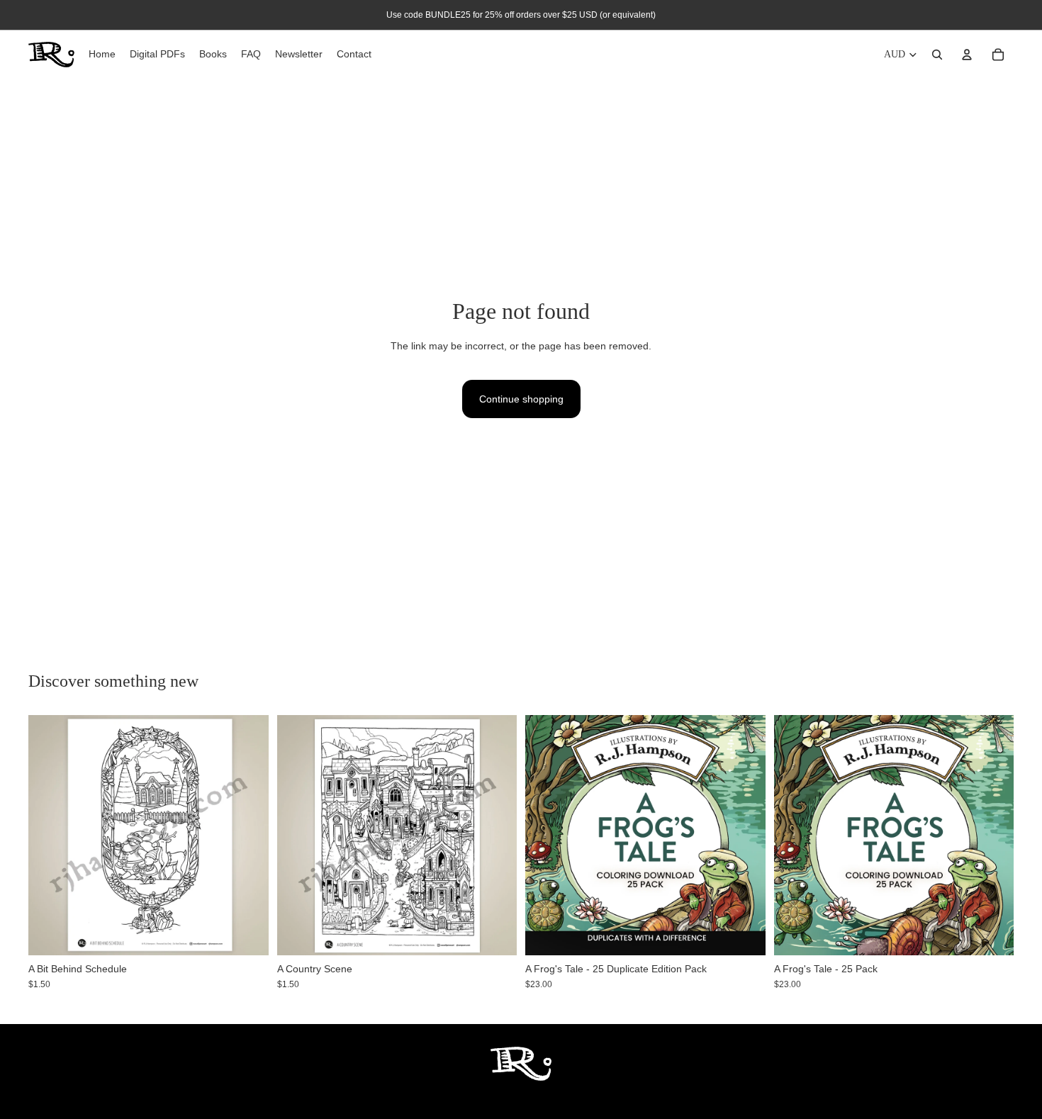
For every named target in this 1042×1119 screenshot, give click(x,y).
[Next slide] (744, 834)
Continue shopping (521, 399)
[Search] (937, 54)
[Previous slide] (546, 834)
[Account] (966, 54)
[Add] (246, 933)
